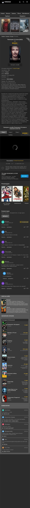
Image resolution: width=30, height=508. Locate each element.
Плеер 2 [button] (10, 132)
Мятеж (5, 444)
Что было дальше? (9, 428)
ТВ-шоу (19, 13)
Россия (7, 71)
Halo (5, 436)
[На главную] (9, 2)
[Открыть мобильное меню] (27, 1)
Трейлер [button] (10, 134)
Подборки (7, 16)
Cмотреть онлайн (15, 64)
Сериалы (14, 13)
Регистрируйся (10, 160)
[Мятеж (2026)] (24, 25)
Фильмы (8, 13)
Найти (25, 176)
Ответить (3, 227)
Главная (3, 13)
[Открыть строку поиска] (23, 1)
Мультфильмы (25, 13)
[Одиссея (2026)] (15, 25)
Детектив (7, 73)
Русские (11, 36)
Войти (19, 2)
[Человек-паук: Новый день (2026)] (5, 25)
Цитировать (9, 227)
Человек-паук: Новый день (11, 421)
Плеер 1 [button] (3, 132)
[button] (11, 33)
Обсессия (6, 414)
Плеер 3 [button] (17, 132)
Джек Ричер (7, 451)
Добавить (5, 216)
